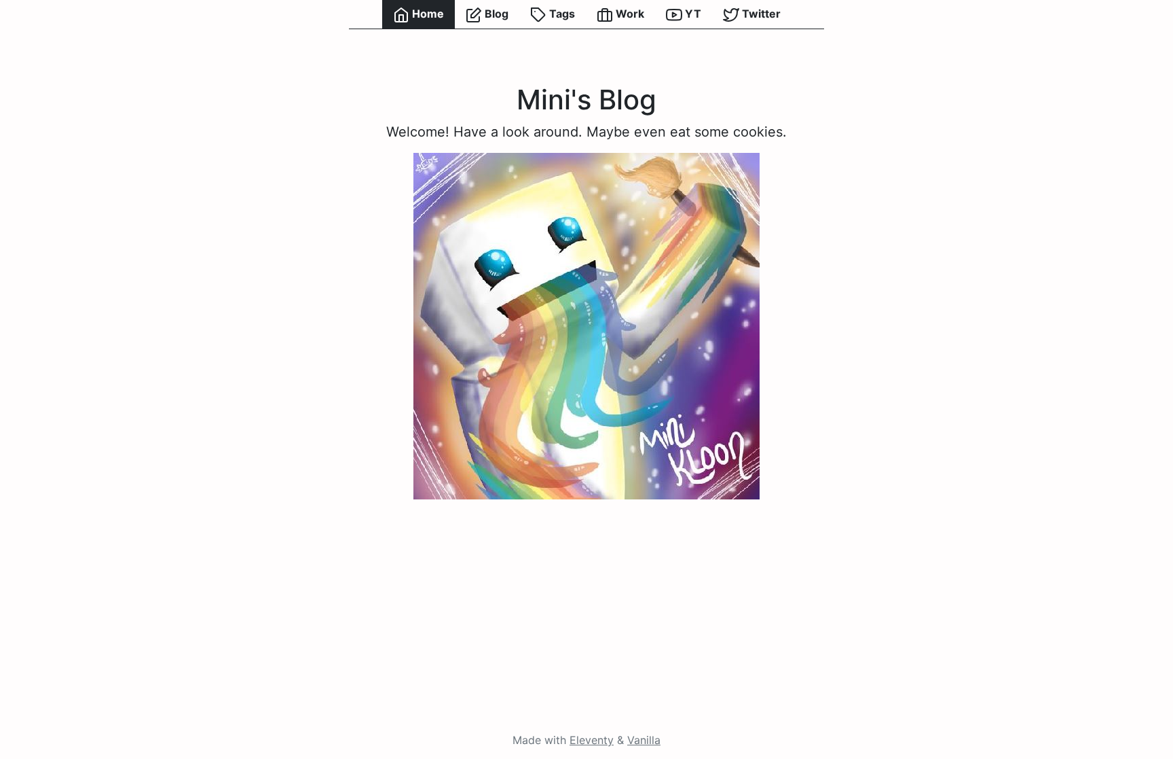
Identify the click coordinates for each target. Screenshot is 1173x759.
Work (628, 13)
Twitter (760, 13)
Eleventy (592, 740)
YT (691, 13)
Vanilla (643, 740)
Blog (495, 13)
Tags (560, 13)
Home (426, 13)
